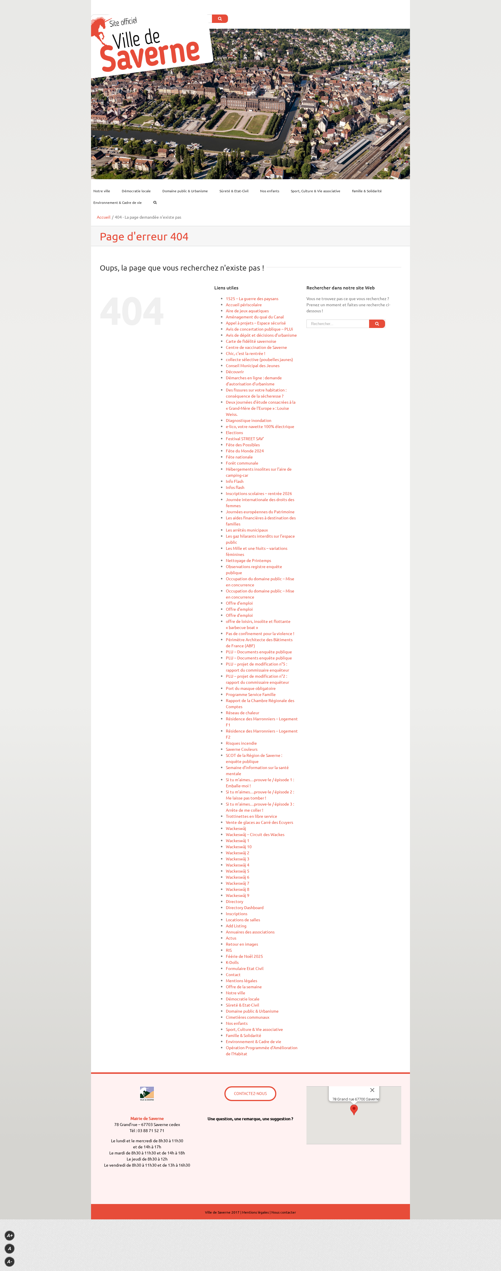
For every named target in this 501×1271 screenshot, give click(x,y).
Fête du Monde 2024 (245, 450)
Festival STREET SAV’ (245, 438)
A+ (9, 1235)
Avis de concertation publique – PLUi (259, 328)
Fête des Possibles (243, 444)
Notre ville (235, 992)
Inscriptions (236, 913)
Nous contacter (283, 1212)
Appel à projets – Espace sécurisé (256, 322)
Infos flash (235, 487)
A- (9, 1261)
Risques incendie (241, 743)
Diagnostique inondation (248, 420)
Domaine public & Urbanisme (252, 1010)
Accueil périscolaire (244, 304)
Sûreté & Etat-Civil (242, 1004)
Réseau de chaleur (242, 712)
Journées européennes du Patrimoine (260, 511)
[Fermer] (372, 1090)
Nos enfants (237, 1023)
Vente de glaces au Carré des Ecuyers (259, 822)
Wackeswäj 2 (237, 852)
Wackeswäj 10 (239, 846)
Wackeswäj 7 (237, 883)
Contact (233, 974)
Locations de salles (243, 919)
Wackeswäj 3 (237, 858)
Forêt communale (242, 462)
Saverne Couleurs (241, 749)
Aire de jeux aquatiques (247, 310)
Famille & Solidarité (243, 1035)
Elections (234, 432)
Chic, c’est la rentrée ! (245, 353)
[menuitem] (105, 191)
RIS (229, 950)
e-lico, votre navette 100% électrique (260, 426)
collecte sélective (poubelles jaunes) (259, 359)
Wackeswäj (236, 828)
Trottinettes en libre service (251, 816)
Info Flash (235, 481)
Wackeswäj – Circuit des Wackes (255, 834)
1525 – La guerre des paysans (252, 298)
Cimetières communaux (247, 1017)
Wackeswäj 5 (237, 870)
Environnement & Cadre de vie (253, 1041)
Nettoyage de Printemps (248, 560)
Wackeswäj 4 (237, 864)
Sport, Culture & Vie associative (254, 1029)
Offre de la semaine (244, 986)
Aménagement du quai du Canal (255, 316)
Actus (231, 937)
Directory (234, 901)
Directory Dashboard (245, 907)
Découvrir (235, 371)
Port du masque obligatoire (251, 688)
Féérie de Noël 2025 (244, 956)
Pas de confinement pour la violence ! (260, 633)
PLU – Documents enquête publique (259, 651)
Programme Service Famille (251, 694)
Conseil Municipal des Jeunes (252, 365)
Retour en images (242, 944)
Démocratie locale (242, 998)
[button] (354, 1110)
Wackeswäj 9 (237, 895)
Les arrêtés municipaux (247, 529)
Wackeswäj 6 (237, 877)
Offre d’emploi (239, 602)
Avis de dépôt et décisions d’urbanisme (261, 335)
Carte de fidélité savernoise (251, 341)
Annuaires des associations (250, 931)
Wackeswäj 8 (237, 889)
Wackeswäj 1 (237, 840)
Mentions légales (241, 980)
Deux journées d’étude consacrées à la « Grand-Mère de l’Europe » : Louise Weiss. (260, 408)
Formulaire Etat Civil (245, 968)
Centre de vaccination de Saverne (256, 347)
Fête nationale (239, 456)
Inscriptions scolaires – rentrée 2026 (259, 493)
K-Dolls (232, 962)
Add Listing (236, 925)
